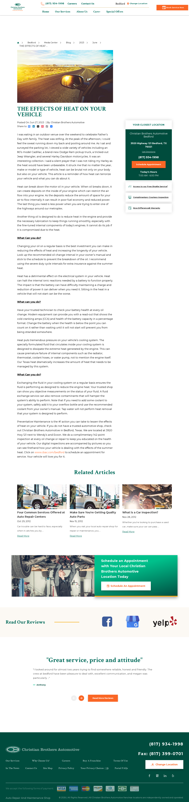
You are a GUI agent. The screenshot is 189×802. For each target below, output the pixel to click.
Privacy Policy (66, 768)
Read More (23, 536)
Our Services (12, 760)
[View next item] (81, 698)
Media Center (51, 42)
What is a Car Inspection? (140, 512)
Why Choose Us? (40, 760)
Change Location (138, 3)
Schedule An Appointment (128, 585)
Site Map (47, 768)
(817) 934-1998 (55, 3)
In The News (12, 768)
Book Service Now (175, 8)
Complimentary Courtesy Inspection (151, 197)
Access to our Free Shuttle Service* (150, 186)
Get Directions (148, 152)
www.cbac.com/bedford (49, 452)
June (94, 42)
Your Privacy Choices (92, 768)
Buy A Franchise (92, 760)
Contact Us (87, 3)
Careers (72, 3)
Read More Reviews (103, 698)
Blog (68, 42)
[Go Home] (18, 43)
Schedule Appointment (148, 164)
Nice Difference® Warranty (146, 208)
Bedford (32, 42)
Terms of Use (120, 760)
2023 (81, 42)
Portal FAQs (121, 768)
